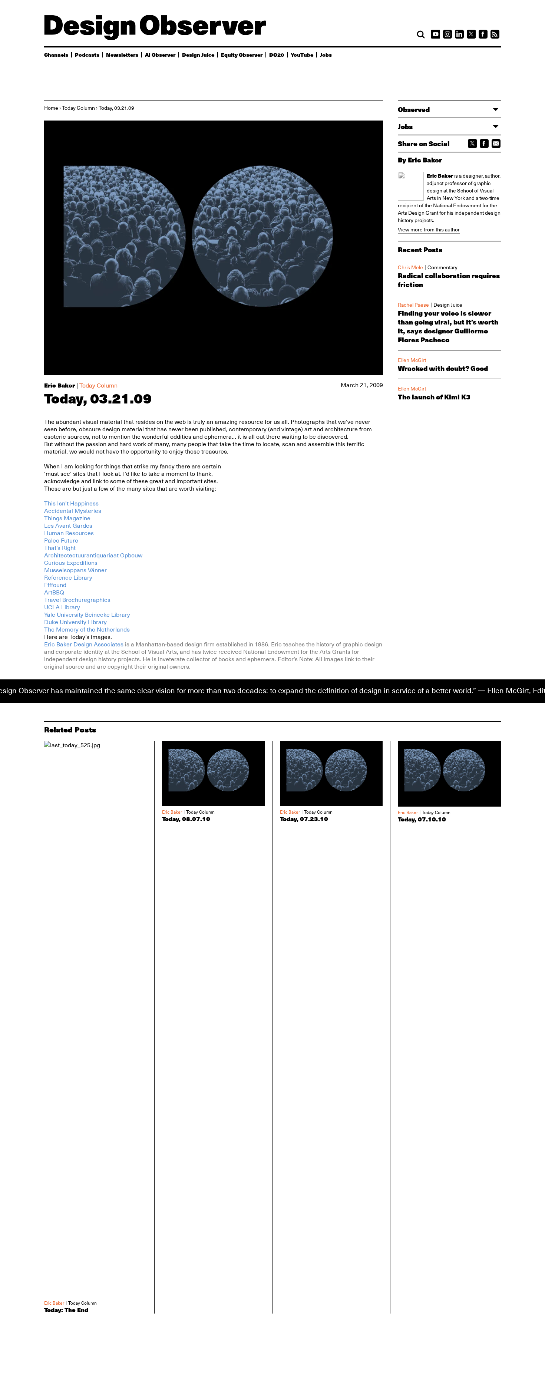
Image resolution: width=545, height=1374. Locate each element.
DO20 (276, 54)
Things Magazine (67, 518)
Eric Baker (59, 385)
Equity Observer (241, 54)
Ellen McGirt (412, 360)
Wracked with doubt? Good (443, 368)
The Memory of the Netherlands (87, 629)
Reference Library (68, 577)
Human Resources (69, 533)
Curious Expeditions (71, 563)
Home (51, 108)
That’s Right (60, 548)
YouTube (302, 54)
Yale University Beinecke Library (87, 615)
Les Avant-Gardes (68, 526)
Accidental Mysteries (72, 511)
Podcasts (87, 54)
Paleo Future (61, 540)
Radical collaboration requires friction (449, 280)
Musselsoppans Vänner (75, 570)
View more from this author (429, 229)
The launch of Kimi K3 (434, 396)
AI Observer (160, 54)
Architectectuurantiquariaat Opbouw (93, 555)
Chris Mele (410, 267)
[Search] (420, 34)
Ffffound (55, 585)
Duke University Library (75, 622)
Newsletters (122, 54)
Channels (56, 54)
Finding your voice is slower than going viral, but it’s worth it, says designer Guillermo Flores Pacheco (448, 326)
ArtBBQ (54, 592)
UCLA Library (62, 607)
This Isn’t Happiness (71, 503)
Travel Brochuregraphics (77, 600)
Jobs (326, 54)
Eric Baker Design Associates (84, 644)
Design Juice (198, 54)
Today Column (78, 108)
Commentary (442, 267)
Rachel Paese (413, 305)
